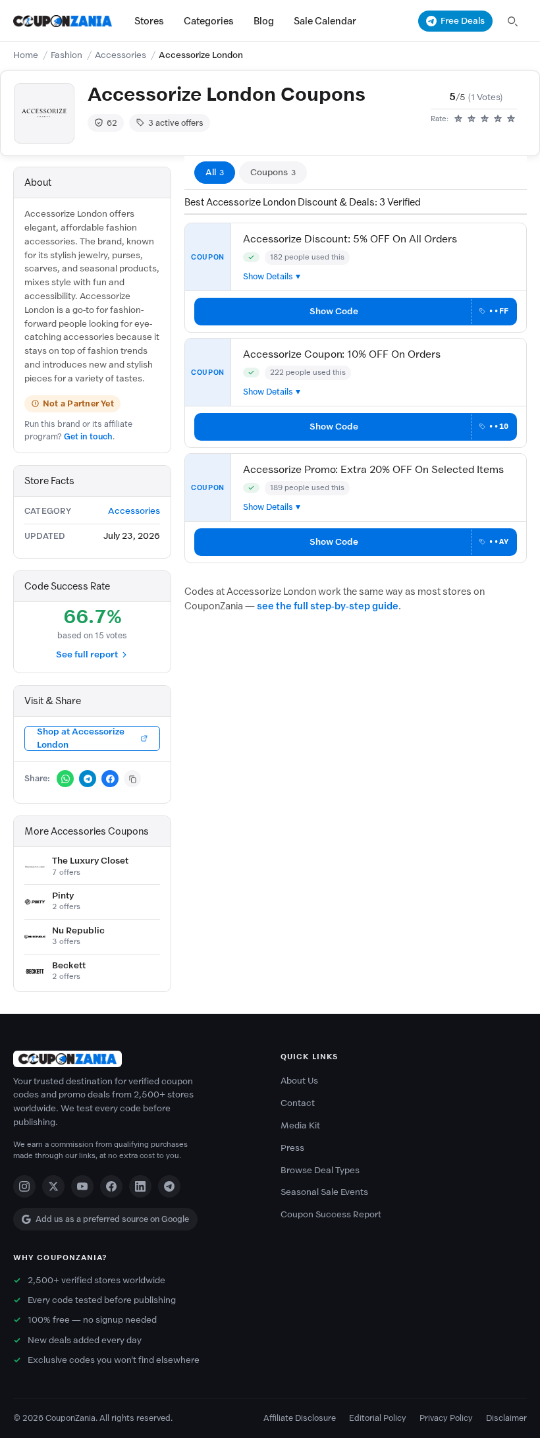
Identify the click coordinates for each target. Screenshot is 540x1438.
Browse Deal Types (320, 1170)
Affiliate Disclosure (299, 1418)
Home (25, 55)
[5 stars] (511, 119)
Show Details (268, 276)
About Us (299, 1081)
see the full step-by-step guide (327, 606)
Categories (209, 21)
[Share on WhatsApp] (65, 778)
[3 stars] (485, 119)
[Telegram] (169, 1186)
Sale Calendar (325, 21)
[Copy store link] (132, 778)
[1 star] (458, 119)
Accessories (120, 55)
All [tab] (214, 172)
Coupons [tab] (273, 172)
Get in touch (88, 436)
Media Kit (300, 1125)
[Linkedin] (140, 1186)
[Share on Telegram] (87, 778)
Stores (149, 21)
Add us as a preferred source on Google (112, 1219)
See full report (87, 654)
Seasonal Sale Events (324, 1192)
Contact (298, 1103)
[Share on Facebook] (110, 778)
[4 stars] (498, 119)
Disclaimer (506, 1418)
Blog (264, 21)
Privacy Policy (446, 1418)
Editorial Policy (377, 1418)
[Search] (512, 21)
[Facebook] (111, 1186)
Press (292, 1148)
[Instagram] (24, 1186)
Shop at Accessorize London (80, 738)
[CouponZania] (136, 1059)
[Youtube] (82, 1186)
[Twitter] (53, 1186)
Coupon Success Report (331, 1214)
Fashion (66, 55)
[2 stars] (471, 119)
